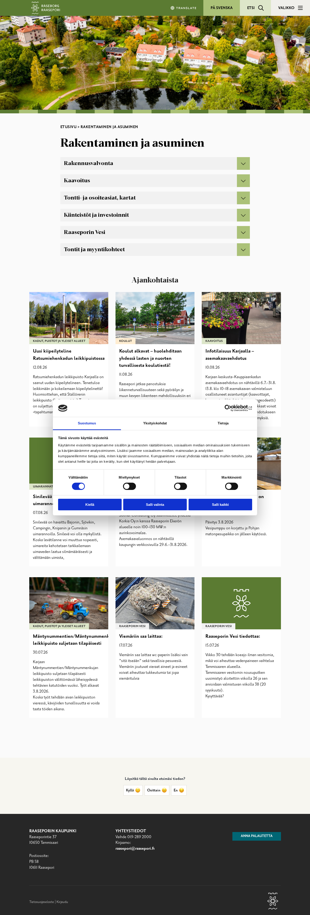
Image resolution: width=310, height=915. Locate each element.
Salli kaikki (220, 504)
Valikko (286, 8)
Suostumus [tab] (87, 423)
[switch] (129, 486)
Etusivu (68, 127)
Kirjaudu (62, 902)
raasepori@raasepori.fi (135, 848)
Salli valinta (155, 504)
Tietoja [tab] (223, 423)
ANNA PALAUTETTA (257, 836)
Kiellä (89, 504)
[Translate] (183, 8)
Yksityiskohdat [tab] (155, 423)
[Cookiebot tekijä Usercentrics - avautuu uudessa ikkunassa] (232, 408)
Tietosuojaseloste (41, 902)
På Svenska (222, 8)
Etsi (251, 8)
